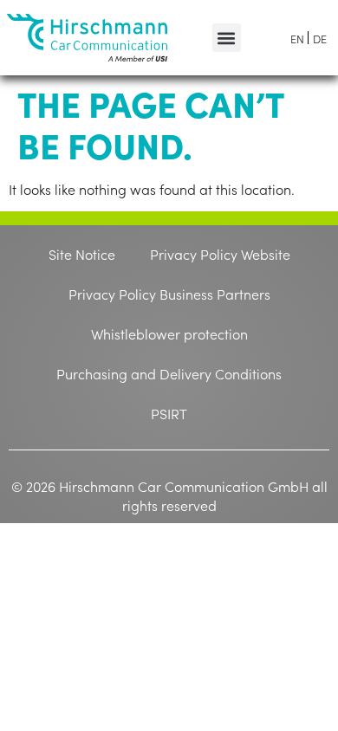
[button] (226, 37)
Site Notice (82, 253)
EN (297, 38)
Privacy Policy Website (220, 253)
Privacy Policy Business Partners (169, 293)
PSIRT (169, 413)
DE (320, 38)
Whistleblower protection (169, 333)
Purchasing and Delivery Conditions (169, 373)
